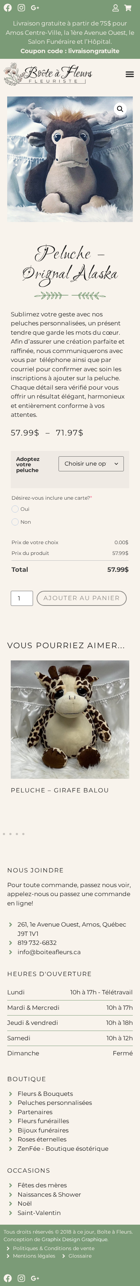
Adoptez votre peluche (27, 464)
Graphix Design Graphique (74, 1239)
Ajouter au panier (81, 598)
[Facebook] (8, 8)
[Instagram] (21, 8)
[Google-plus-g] (35, 8)
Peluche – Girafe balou (60, 790)
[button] (130, 74)
